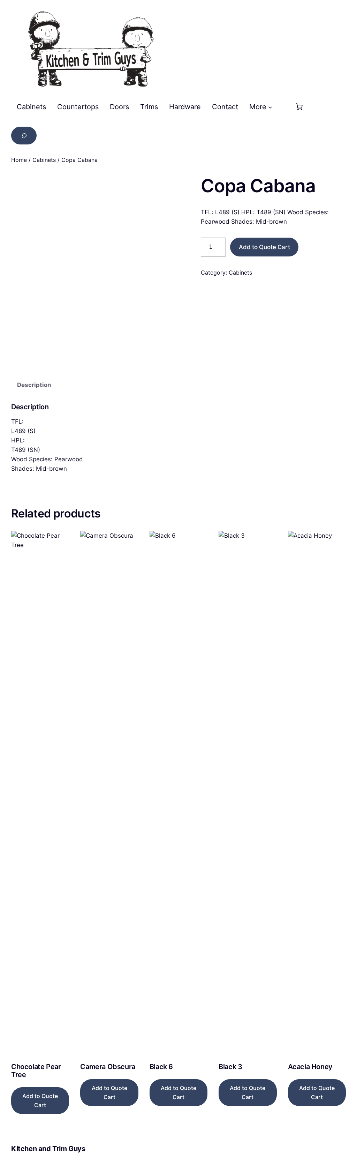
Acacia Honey (310, 1067)
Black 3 (230, 1067)
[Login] (281, 106)
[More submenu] (270, 107)
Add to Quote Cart (264, 247)
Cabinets (44, 159)
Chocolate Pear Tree (36, 1071)
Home (19, 159)
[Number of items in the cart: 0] (299, 106)
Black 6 (161, 1067)
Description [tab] (34, 384)
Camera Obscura (107, 1067)
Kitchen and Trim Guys (48, 1148)
